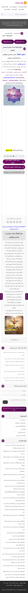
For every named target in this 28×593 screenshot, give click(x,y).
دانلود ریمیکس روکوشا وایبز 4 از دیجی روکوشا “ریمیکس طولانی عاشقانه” (14, 458)
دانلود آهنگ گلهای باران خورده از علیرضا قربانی (15, 532)
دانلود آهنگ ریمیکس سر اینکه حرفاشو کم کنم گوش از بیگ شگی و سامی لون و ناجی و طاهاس (13, 561)
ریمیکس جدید (13, 7)
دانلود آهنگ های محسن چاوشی (12, 172)
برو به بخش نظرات (8, 42)
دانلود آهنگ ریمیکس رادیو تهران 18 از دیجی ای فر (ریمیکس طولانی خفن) (15, 543)
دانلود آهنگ (21, 54)
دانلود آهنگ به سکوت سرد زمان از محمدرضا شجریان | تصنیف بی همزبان (14, 522)
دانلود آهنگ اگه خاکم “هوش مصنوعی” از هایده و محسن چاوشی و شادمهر (14, 373)
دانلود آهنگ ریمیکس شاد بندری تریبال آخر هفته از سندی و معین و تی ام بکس (14, 567)
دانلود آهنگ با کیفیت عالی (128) (12, 167)
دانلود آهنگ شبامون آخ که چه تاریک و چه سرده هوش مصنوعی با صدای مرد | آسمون (15, 487)
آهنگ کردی (7, 9)
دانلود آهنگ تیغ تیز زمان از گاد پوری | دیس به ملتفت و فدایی (14, 511)
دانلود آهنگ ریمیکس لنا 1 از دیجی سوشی (17, 539)
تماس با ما (5, 583)
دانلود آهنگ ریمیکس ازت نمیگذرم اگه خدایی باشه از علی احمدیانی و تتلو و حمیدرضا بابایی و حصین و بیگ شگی (14, 505)
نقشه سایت (9, 585)
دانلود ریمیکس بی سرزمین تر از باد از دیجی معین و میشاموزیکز (15, 470)
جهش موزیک (17, 33)
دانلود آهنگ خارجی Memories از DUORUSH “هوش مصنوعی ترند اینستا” (15, 493)
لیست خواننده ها (14, 583)
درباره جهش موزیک (18, 585)
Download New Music (9, 78)
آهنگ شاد (14, 9)
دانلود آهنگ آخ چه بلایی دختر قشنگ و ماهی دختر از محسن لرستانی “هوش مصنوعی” (14, 499)
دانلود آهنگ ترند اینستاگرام (20, 423)
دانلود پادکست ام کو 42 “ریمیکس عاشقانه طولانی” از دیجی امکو (14, 366)
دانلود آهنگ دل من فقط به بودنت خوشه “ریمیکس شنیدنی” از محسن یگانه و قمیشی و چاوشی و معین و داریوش (14, 379)
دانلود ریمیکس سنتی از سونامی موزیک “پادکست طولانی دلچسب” (14, 354)
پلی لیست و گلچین (21, 432)
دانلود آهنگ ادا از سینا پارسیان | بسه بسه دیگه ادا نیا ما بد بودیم (14, 528)
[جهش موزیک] (20, 3)
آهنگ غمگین (4, 7)
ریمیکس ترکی (22, 419)
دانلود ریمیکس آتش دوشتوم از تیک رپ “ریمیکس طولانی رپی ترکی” (14, 452)
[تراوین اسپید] (14, 335)
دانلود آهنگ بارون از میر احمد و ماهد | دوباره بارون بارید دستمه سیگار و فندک (14, 482)
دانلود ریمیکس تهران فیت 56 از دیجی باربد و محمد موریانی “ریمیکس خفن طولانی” (15, 447)
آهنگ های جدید (22, 7)
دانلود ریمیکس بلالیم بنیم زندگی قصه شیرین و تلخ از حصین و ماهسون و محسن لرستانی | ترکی (13, 555)
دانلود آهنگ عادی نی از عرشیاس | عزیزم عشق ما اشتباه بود (14, 517)
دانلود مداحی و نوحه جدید (20, 435)
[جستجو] (2, 14)
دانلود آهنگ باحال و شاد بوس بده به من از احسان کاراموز (14, 571)
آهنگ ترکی (21, 9)
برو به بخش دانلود (20, 42)
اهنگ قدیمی (23, 429)
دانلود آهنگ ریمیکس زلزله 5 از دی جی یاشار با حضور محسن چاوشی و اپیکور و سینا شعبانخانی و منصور (15, 360)
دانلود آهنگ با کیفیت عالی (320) (13, 162)
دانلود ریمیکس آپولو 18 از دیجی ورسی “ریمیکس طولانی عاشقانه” (14, 464)
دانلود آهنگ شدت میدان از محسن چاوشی (12, 48)
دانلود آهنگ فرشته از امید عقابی (18, 535)
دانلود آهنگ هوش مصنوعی (20, 426)
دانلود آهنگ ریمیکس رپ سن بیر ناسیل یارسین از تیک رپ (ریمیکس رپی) (14, 549)
